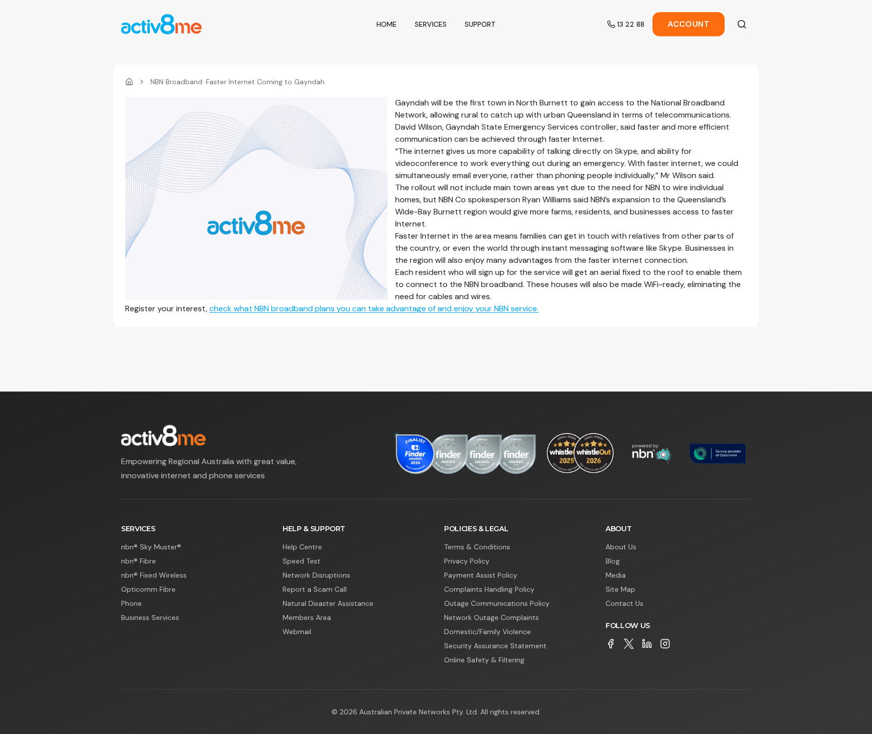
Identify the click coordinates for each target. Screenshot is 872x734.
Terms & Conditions (477, 546)
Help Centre (302, 546)
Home (386, 24)
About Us (621, 546)
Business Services (150, 617)
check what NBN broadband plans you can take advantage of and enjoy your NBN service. (373, 308)
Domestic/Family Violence (487, 631)
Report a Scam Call (315, 589)
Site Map (620, 589)
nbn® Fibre (138, 561)
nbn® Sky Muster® (151, 546)
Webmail (297, 631)
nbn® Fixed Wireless (154, 575)
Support (480, 24)
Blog (613, 561)
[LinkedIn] (647, 644)
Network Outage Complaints (491, 617)
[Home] (129, 82)
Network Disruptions (316, 575)
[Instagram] (665, 644)
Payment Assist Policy (480, 575)
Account (689, 24)
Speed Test (301, 561)
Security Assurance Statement (495, 645)
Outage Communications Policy (497, 603)
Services (431, 24)
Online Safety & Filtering (484, 659)
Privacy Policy (466, 561)
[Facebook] (611, 644)
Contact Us (624, 603)
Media (616, 575)
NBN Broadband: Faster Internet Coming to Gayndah (237, 81)
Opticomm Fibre (148, 589)
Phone (131, 603)
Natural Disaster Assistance (328, 603)
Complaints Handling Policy (489, 589)
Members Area (307, 617)
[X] (629, 644)
